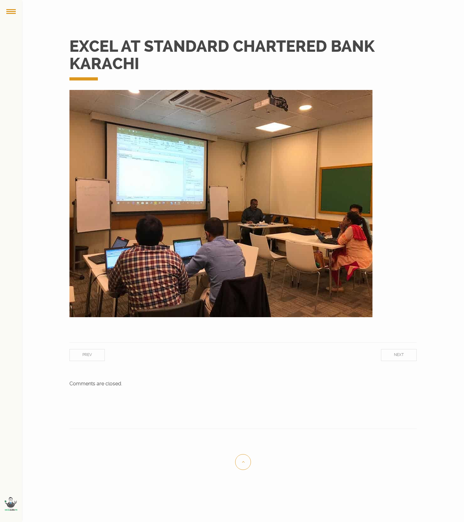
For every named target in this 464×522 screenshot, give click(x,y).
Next (399, 355)
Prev (87, 355)
